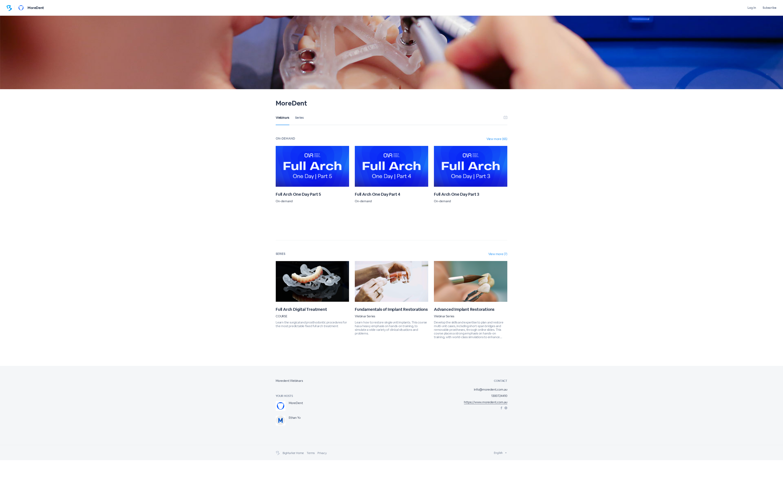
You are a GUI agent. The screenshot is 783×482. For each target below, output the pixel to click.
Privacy (322, 453)
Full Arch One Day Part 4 (377, 194)
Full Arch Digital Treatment (301, 309)
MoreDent (36, 8)
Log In (752, 8)
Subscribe (769, 8)
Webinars (282, 118)
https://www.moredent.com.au (485, 402)
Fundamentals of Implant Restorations (391, 309)
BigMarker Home (293, 453)
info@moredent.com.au (490, 389)
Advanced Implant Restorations (464, 309)
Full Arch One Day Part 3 (456, 194)
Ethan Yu (294, 418)
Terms (311, 453)
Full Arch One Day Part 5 (298, 194)
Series (299, 118)
